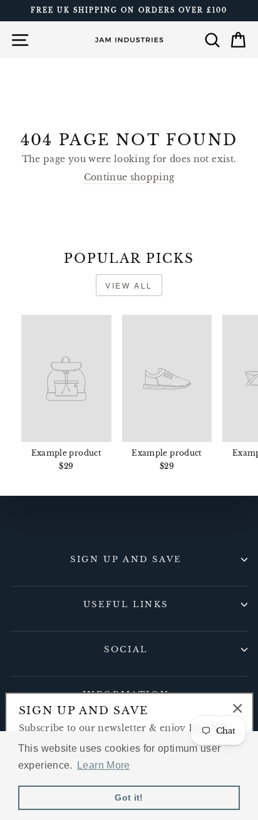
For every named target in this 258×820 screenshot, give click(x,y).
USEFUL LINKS (125, 604)
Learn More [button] (103, 765)
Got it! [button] (129, 797)
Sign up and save (126, 559)
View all (129, 285)
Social (126, 649)
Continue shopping (129, 177)
